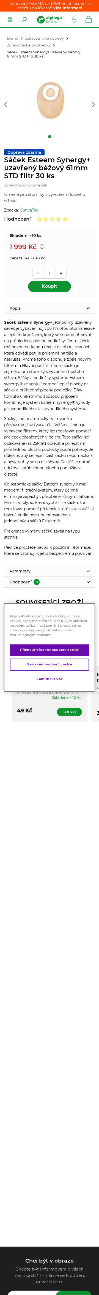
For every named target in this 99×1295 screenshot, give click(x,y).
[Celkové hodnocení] (52, 219)
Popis (15, 308)
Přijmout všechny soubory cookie (49, 650)
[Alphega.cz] (49, 19)
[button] (5, 105)
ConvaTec (29, 210)
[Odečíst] (37, 273)
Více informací (67, 8)
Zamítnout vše (49, 679)
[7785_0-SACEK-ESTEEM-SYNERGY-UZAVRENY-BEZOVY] (49, 102)
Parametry (20, 571)
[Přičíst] (61, 273)
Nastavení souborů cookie (49, 664)
